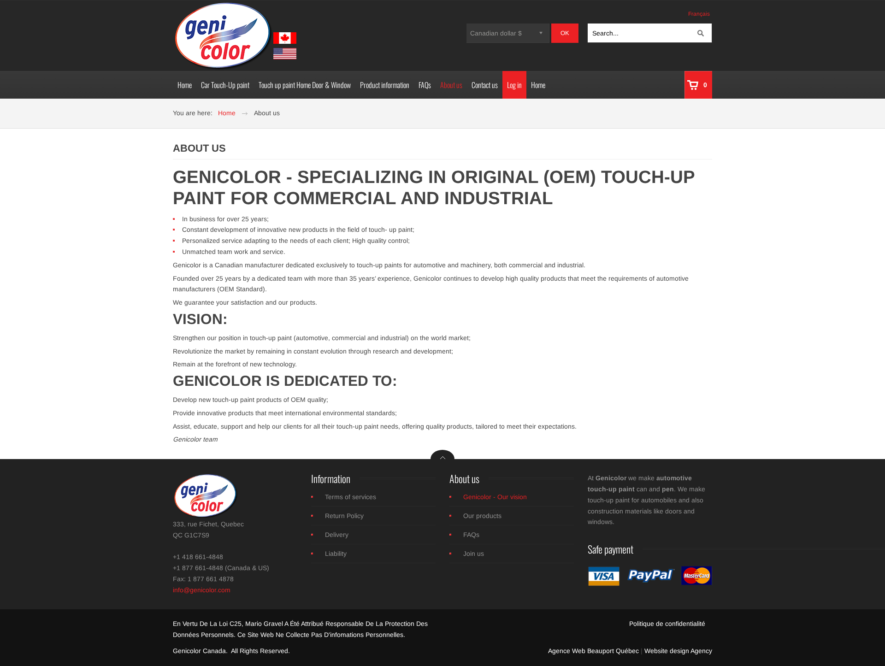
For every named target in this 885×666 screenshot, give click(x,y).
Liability (336, 553)
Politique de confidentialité (667, 623)
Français (699, 14)
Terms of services (350, 497)
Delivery (336, 534)
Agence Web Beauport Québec (593, 650)
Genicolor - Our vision (495, 497)
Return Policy (344, 515)
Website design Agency (678, 650)
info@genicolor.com (201, 590)
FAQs (471, 534)
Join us (473, 553)
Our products (482, 515)
